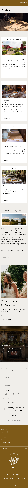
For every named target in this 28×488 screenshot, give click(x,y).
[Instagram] (14, 454)
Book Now (23, 3)
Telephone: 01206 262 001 (7, 439)
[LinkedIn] (17, 454)
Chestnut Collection (13, 474)
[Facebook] (10, 454)
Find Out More (8, 357)
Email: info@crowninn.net (7, 437)
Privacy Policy (14, 481)
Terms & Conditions (21, 478)
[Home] (14, 3)
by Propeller (14, 486)
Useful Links (4, 448)
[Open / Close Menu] (2, 2)
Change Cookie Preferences (8, 478)
